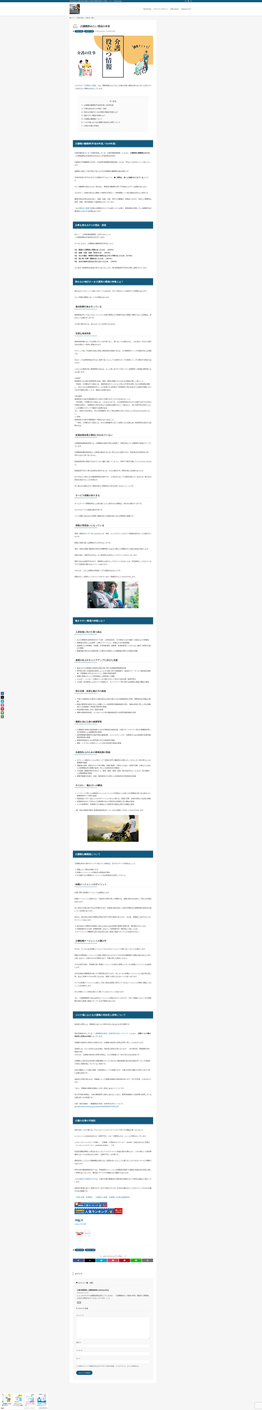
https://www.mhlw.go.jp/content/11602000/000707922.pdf (97, 1106)
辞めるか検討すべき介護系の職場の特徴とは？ (101, 112)
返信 (79, 1302)
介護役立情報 (79, 31)
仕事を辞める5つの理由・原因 (95, 108)
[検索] (191, 1)
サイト (78, 1358)
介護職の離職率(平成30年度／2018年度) (99, 105)
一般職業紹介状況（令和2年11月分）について (111, 1033)
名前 (78, 1342)
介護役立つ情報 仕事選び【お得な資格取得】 (113, 1197)
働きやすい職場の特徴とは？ (94, 115)
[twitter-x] (185, 1)
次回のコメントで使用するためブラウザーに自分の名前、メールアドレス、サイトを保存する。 (109, 1366)
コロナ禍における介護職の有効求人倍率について (102, 122)
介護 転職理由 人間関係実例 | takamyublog (93, 1290)
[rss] (188, 1)
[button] (78, 1260)
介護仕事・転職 (89, 31)
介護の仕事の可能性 (91, 126)
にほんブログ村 (80, 1224)
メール (79, 1350)
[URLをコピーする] (147, 1260)
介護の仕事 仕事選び (84, 1197)
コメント (80, 1315)
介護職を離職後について (93, 119)
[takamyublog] (75, 9)
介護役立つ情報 (90, 85)
